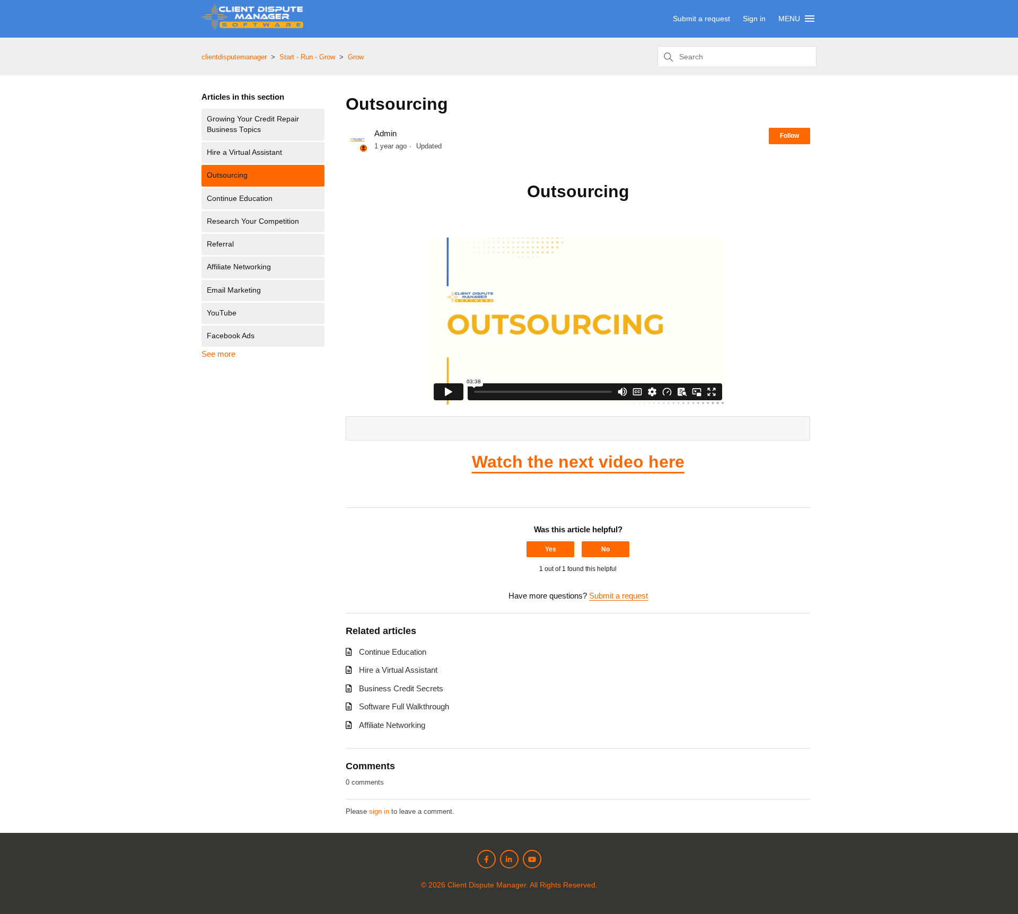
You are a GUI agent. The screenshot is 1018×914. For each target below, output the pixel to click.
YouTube (221, 313)
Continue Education (240, 199)
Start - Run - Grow (307, 57)
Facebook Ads (230, 336)
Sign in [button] (754, 18)
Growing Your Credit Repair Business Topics (253, 124)
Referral (220, 244)
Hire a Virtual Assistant (244, 152)
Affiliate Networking (239, 267)
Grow (356, 57)
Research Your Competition (253, 221)
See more (218, 353)
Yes (550, 549)
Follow (789, 135)
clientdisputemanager (234, 57)
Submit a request (701, 18)
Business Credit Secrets (401, 688)
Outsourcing (227, 175)
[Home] (252, 27)
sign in (379, 811)
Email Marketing (234, 290)
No (605, 549)
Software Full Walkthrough (404, 706)
